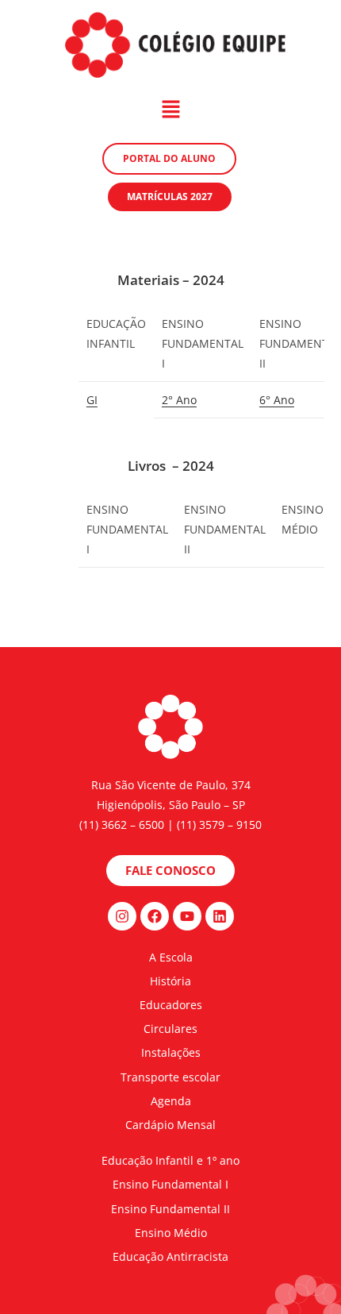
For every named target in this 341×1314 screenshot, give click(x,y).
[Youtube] (187, 916)
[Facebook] (154, 916)
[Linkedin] (219, 916)
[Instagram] (122, 916)
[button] (170, 110)
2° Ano (179, 399)
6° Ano (276, 399)
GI (92, 399)
